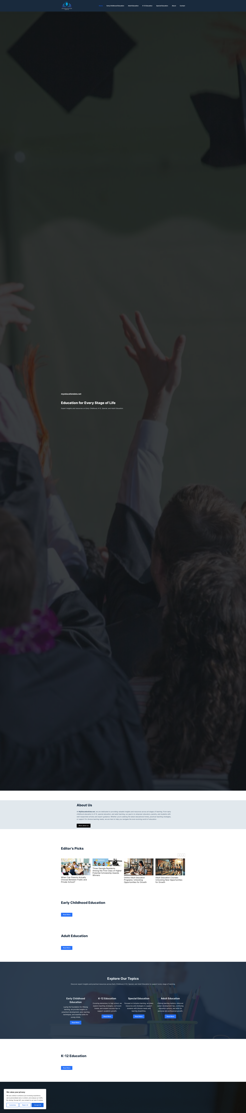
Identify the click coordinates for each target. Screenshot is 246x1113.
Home (101, 6)
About (174, 6)
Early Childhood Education (115, 6)
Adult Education (133, 6)
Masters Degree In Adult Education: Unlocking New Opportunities (136, 879)
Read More (66, 914)
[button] (183, 855)
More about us (84, 825)
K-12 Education (147, 6)
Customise (12, 1105)
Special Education (162, 6)
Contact (182, 6)
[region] (25, 1099)
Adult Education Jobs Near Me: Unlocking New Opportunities (75, 878)
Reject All (25, 1105)
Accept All (37, 1105)
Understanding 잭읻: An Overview (166, 878)
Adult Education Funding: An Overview (105, 878)
